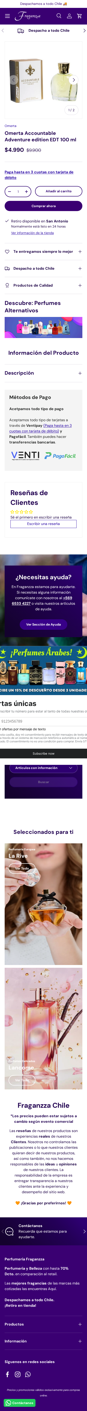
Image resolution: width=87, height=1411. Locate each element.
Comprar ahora (44, 206)
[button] (79, 16)
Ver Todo (22, 868)
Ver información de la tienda (32, 233)
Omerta (10, 126)
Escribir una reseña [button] (43, 523)
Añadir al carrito (59, 191)
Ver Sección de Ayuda (43, 624)
